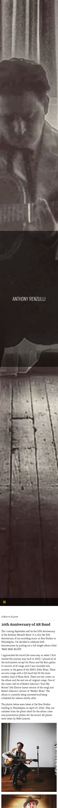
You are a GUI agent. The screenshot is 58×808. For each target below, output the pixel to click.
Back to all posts (10, 616)
